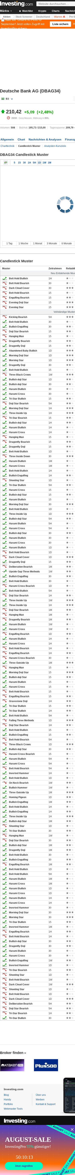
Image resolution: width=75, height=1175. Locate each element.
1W (44, 162)
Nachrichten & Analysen (45, 139)
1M (49, 162)
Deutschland (43, 16)
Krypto (42, 11)
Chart (21, 139)
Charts (56, 11)
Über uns (41, 1095)
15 (19, 162)
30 (24, 162)
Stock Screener (24, 16)
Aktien (6, 16)
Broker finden (11, 1053)
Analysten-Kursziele (55, 146)
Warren (58, 16)
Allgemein (7, 139)
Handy (7, 1099)
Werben (40, 1099)
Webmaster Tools (13, 1108)
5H (34, 162)
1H (29, 162)
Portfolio (8, 1104)
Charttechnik (7, 146)
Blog (6, 1095)
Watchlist (27, 11)
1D (39, 162)
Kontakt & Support (45, 1104)
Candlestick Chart (6, 162)
